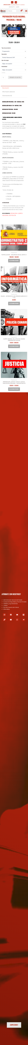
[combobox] (12, 11)
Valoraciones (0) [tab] (7, 95)
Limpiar (3, 72)
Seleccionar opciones (14, 260)
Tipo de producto (6, 48)
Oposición (4, 54)
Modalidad (4, 66)
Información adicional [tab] (8, 91)
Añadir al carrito (15, 77)
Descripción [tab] (5, 88)
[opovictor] (3, 10)
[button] (26, 11)
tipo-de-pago (5, 60)
